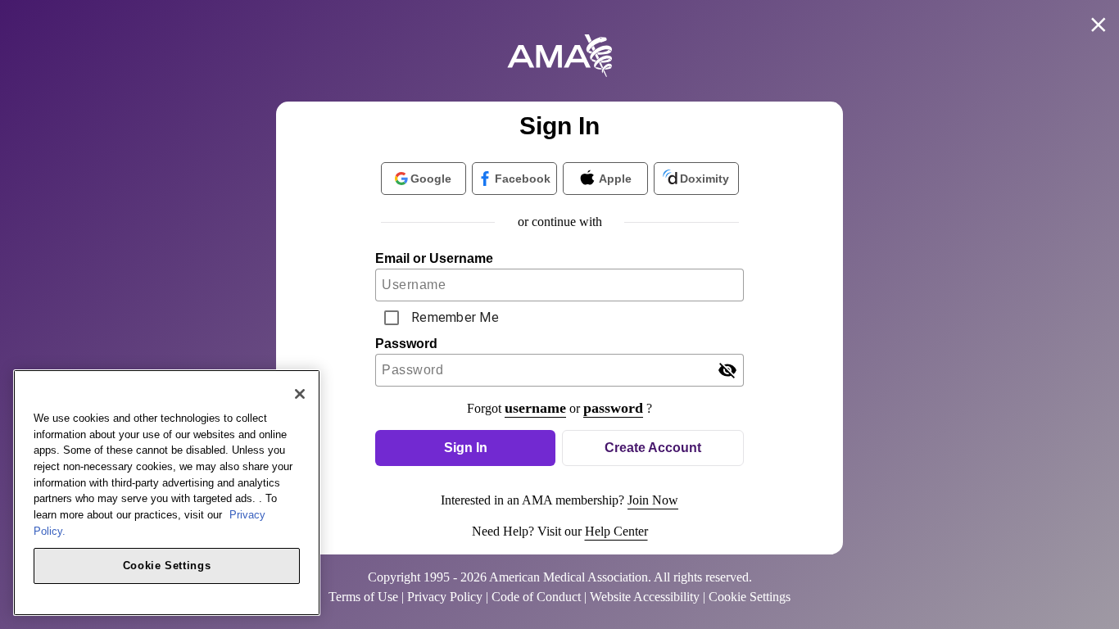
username (535, 408)
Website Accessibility (645, 597)
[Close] (300, 394)
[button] (465, 448)
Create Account (653, 448)
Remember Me (455, 317)
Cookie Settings (167, 565)
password (613, 408)
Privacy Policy (444, 597)
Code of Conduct (536, 597)
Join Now (652, 500)
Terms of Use (363, 597)
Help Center (616, 531)
